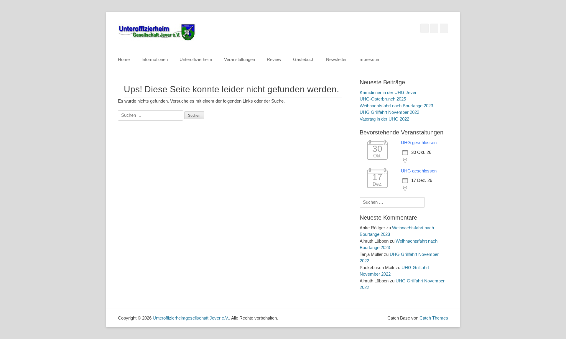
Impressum (369, 59)
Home (124, 59)
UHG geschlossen (419, 142)
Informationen (155, 59)
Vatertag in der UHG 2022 (384, 118)
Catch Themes (433, 317)
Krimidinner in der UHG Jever (388, 92)
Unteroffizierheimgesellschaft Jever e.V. (191, 317)
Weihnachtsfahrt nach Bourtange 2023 (396, 105)
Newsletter (336, 59)
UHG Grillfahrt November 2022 (389, 112)
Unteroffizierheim (196, 59)
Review (274, 59)
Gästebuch (303, 59)
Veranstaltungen (239, 59)
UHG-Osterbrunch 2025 (383, 98)
